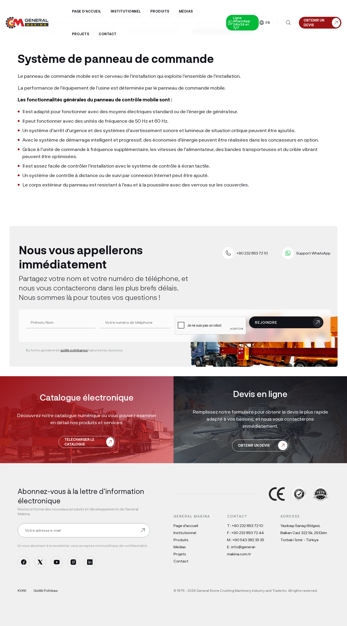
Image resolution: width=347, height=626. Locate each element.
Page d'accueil (186, 525)
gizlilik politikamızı (74, 350)
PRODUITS (159, 11)
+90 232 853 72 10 (247, 525)
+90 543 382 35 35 (248, 539)
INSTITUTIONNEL (126, 11)
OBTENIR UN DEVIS (254, 445)
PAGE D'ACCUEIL (86, 11)
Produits (181, 539)
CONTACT (108, 34)
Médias (180, 546)
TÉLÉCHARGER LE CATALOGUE (79, 441)
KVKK (22, 590)
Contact (181, 561)
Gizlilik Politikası (46, 590)
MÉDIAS (186, 11)
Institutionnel (185, 532)
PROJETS (80, 34)
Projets (180, 554)
